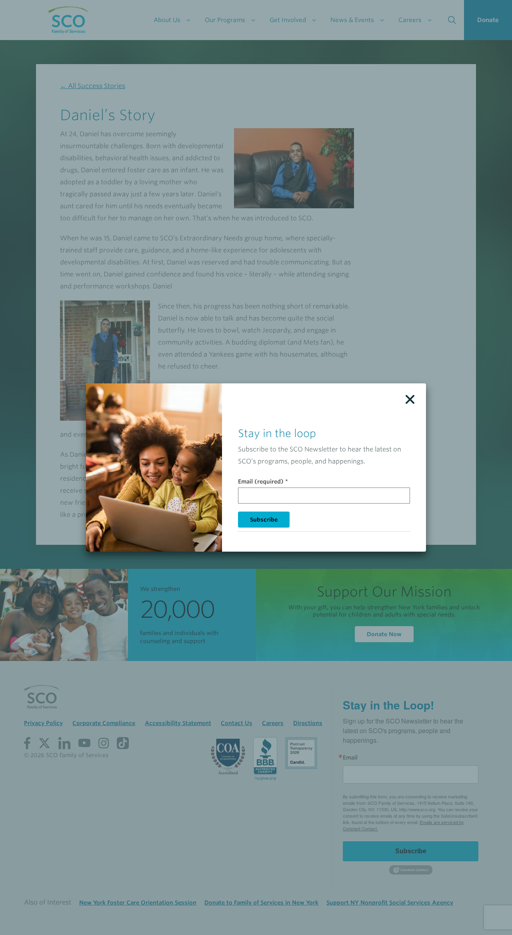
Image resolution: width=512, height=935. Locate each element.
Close (410, 399)
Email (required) (263, 481)
